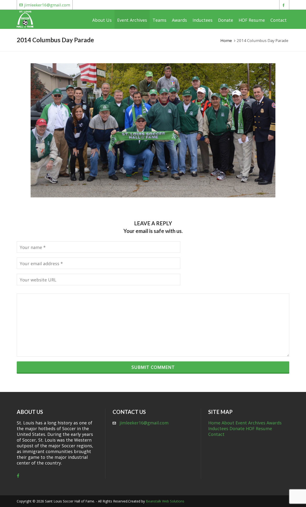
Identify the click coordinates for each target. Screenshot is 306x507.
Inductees (218, 428)
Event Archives (250, 423)
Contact (216, 434)
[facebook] (284, 5)
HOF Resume (259, 428)
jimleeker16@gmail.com (47, 5)
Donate (237, 428)
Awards (274, 423)
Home (226, 40)
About (228, 423)
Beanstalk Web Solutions (165, 501)
